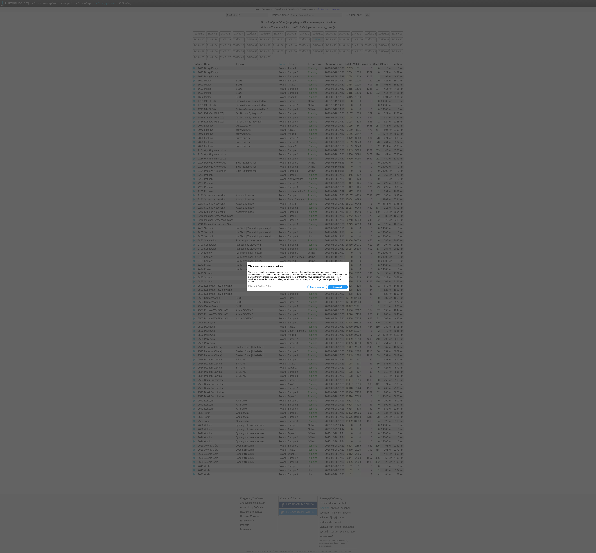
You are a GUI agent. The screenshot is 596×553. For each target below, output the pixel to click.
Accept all (338, 287)
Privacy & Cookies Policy (259, 286)
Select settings (317, 287)
